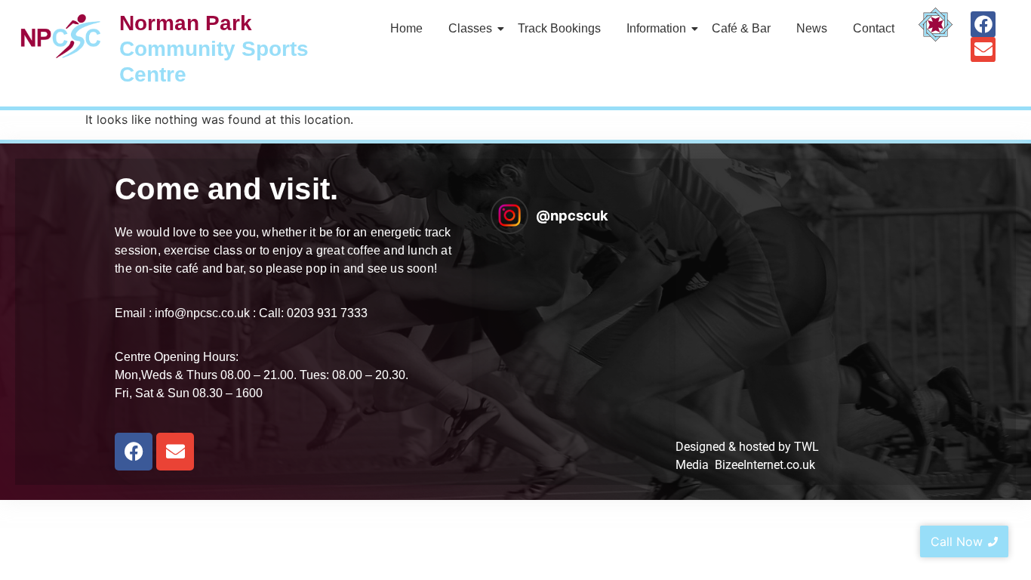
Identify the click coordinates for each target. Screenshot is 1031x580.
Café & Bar (741, 28)
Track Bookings (559, 28)
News (811, 28)
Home (406, 28)
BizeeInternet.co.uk (765, 465)
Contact (873, 28)
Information (656, 28)
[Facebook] (983, 24)
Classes (470, 28)
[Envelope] (983, 50)
